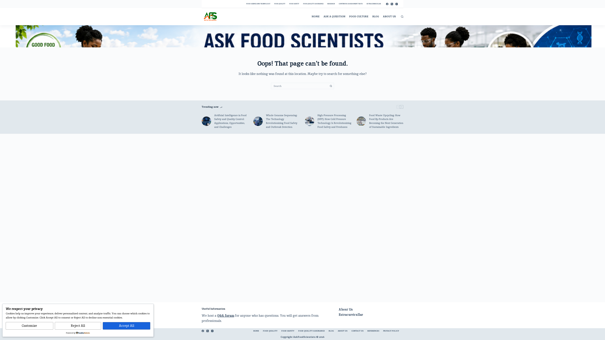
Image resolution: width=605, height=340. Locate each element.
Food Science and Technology (258, 4)
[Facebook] (387, 4)
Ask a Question (334, 16)
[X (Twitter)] (392, 4)
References (373, 331)
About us (342, 331)
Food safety (294, 4)
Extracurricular (374, 4)
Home (316, 16)
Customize (29, 326)
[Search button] (331, 86)
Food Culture (358, 16)
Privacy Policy (391, 331)
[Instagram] (396, 4)
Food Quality (279, 4)
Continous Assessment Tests (351, 4)
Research (331, 4)
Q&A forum (225, 316)
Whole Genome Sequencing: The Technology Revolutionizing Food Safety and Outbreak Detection (281, 121)
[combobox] (299, 86)
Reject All (78, 326)
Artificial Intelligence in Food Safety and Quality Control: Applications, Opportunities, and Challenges (230, 121)
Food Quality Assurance (313, 4)
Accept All (126, 326)
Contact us (357, 331)
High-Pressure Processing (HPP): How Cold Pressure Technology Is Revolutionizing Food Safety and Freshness (334, 121)
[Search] (402, 16)
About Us (389, 16)
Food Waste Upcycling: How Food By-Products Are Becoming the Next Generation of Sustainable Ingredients (386, 121)
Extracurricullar (351, 315)
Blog (375, 16)
